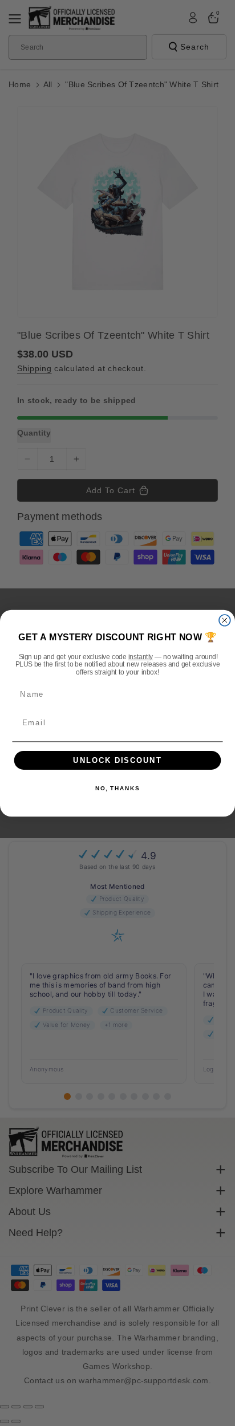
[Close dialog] (224, 619)
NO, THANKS (117, 788)
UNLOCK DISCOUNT (117, 760)
